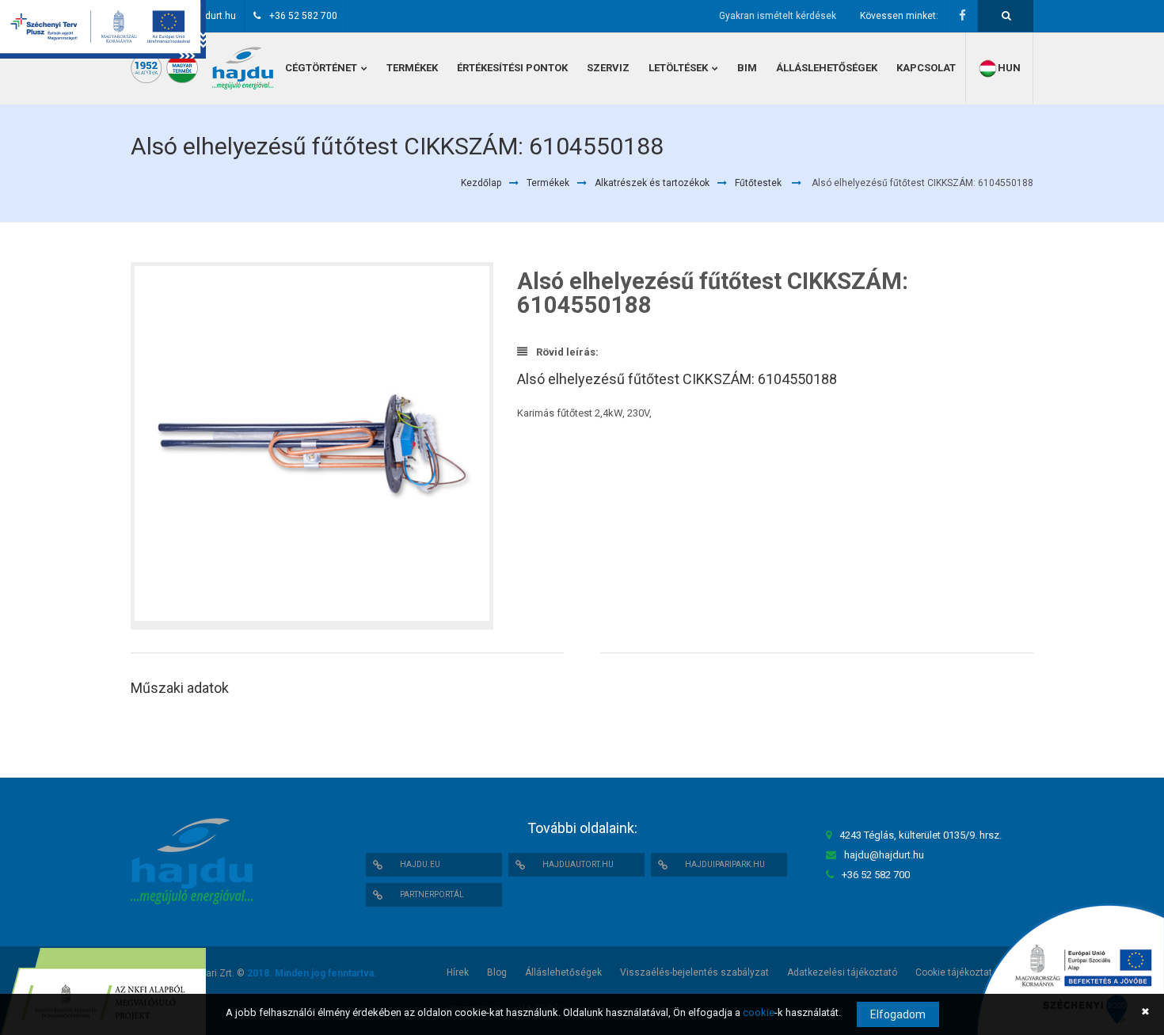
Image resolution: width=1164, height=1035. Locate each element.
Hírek (458, 972)
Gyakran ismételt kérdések (777, 15)
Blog (497, 972)
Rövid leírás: (566, 352)
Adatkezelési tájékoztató (842, 972)
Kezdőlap (481, 182)
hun (1009, 68)
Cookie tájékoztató (956, 972)
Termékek (548, 182)
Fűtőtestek (758, 182)
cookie (758, 1012)
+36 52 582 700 (303, 15)
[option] (312, 446)
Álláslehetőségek (563, 972)
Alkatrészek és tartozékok (652, 182)
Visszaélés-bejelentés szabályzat (694, 972)
